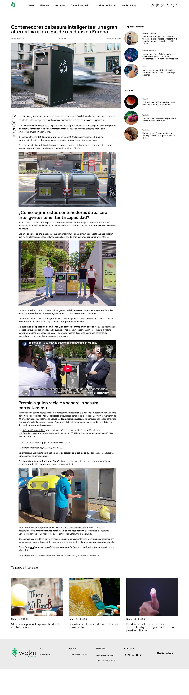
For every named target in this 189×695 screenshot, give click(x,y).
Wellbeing (60, 5)
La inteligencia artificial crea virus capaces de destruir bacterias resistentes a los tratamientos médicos (160, 56)
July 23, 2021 (58, 447)
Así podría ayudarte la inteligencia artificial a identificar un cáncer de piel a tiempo (159, 72)
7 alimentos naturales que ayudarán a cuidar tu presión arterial (159, 119)
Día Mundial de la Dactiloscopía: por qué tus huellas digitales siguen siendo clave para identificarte (150, 627)
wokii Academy (129, 5)
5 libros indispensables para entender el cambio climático (35, 625)
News (31, 5)
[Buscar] (177, 5)
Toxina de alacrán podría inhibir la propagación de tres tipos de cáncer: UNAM (158, 135)
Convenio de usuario (105, 660)
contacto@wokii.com (78, 654)
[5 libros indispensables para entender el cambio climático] (37, 597)
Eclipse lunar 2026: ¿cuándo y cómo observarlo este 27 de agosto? (158, 103)
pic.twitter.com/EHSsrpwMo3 (57, 442)
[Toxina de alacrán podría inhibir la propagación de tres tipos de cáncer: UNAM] (132, 134)
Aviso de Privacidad (105, 655)
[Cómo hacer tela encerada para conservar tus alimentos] (94, 597)
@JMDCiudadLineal (28, 433)
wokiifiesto (44, 654)
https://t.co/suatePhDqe (32, 442)
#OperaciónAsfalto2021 (33, 430)
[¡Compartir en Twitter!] (14, 123)
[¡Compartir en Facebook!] (14, 117)
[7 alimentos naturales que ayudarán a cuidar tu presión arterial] (132, 118)
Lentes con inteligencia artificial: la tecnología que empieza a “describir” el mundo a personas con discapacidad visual (160, 40)
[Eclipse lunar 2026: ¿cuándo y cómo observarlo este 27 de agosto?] (132, 102)
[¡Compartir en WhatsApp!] (14, 134)
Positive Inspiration (106, 5)
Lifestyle (44, 5)
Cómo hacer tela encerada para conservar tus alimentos (93, 625)
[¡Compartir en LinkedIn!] (14, 128)
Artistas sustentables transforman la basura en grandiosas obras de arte (65, 555)
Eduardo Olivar (17, 38)
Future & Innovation (80, 5)
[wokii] (13, 5)
